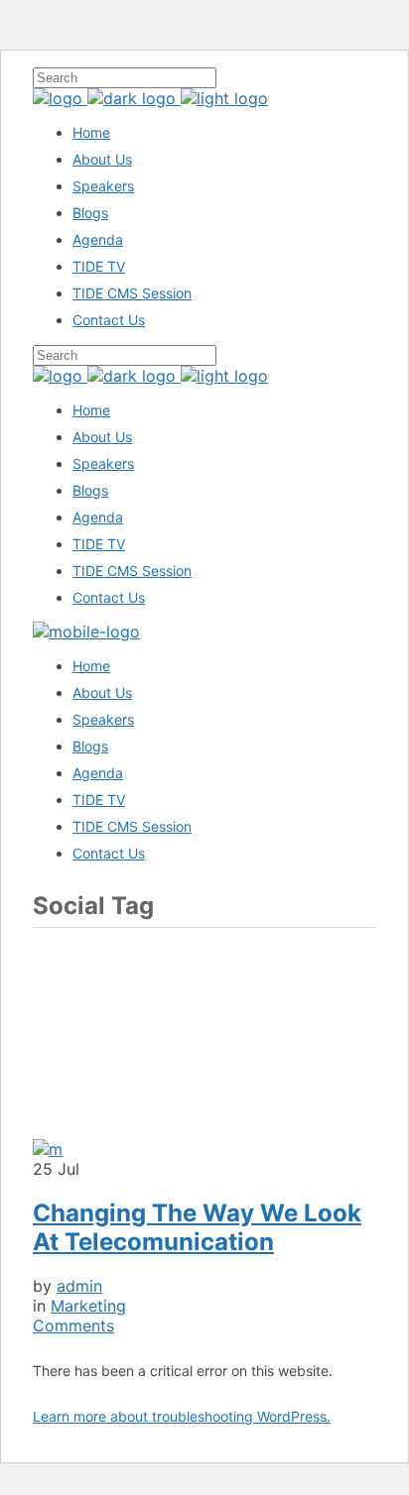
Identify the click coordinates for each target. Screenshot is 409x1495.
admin (79, 1286)
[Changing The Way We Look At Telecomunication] (48, 1149)
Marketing (88, 1306)
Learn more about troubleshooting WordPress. (182, 1416)
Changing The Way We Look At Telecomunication (197, 1227)
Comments (73, 1325)
